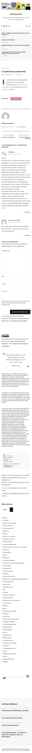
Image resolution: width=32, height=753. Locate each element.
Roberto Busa (6, 89)
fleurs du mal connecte (9, 576)
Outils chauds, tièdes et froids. (11, 619)
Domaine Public (7, 565)
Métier (4, 608)
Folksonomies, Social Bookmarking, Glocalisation (15, 579)
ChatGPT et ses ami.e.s (9, 536)
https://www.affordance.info (10, 126)
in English (5, 592)
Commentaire (6, 250)
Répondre (27, 212)
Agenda (5, 517)
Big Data (5, 533)
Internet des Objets (8, 597)
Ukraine (5, 651)
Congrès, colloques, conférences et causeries (15, 547)
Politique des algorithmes (9, 624)
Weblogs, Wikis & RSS (8, 659)
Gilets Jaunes (6, 584)
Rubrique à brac (6, 68)
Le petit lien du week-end (8, 136)
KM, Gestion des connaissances (11, 600)
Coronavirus (6, 549)
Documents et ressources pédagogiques (14, 563)
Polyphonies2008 (7, 629)
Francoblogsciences (8, 581)
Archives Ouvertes (8, 525)
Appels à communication (9, 523)
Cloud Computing (7, 541)
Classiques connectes (9, 539)
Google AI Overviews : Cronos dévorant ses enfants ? (16, 46)
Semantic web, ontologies (10, 643)
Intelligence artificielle (8, 595)
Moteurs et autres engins (9, 611)
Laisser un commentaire (20, 312)
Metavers (5, 605)
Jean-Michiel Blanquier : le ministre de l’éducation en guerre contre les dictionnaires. (14, 734)
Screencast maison (8, 640)
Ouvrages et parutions (9, 621)
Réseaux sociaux (7, 635)
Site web (4, 291)
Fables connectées (8, 571)
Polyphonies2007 (7, 627)
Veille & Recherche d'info (9, 653)
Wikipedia (5, 661)
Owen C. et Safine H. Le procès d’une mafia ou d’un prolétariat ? (15, 33)
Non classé (6, 613)
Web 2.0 (5, 656)
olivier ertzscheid (14, 220)
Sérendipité (6, 645)
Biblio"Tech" (6, 531)
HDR (4, 589)
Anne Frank (6, 520)
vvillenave (11, 152)
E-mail (4, 284)
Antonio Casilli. (14, 386)
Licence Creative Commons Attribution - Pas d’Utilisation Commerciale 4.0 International (15, 344)
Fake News (6, 573)
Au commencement (8, 528)
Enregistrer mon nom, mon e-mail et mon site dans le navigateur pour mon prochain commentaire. (15, 303)
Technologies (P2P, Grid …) (10, 648)
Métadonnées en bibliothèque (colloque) (15, 710)
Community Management (9, 544)
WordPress (27, 750)
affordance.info (16, 14)
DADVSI (5, 555)
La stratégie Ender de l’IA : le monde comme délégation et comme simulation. (14, 52)
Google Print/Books (8, 587)
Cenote (8, 750)
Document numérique (8, 560)
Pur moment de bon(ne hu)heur (12, 718)
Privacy (5, 632)
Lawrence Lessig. (16, 365)
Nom (3, 276)
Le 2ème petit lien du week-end (24, 137)
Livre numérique (7, 603)
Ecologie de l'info (7, 568)
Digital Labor (6, 557)
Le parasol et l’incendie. (8, 40)
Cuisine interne (7, 552)
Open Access (6, 616)
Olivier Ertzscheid (6, 74)
